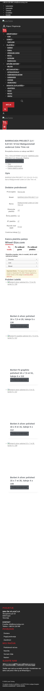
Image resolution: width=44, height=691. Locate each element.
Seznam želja (8, 654)
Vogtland (11, 42)
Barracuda (11, 61)
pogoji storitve (21, 686)
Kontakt (8, 15)
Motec (9, 55)
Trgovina (8, 10)
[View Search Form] (5, 109)
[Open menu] (4, 127)
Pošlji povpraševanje (14, 161)
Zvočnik (10, 80)
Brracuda (19, 158)
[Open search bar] (22, 101)
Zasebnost (7, 640)
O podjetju (9, 12)
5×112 (20, 227)
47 (18, 221)
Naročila (6, 651)
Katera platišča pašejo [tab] (15, 168)
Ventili (9, 96)
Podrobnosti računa (10, 647)
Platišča (26, 158)
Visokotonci (11, 82)
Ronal (9, 50)
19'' (19, 210)
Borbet (10, 48)
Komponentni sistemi (14, 75)
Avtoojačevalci (13, 72)
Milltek (10, 66)
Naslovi (6, 657)
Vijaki (9, 91)
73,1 (19, 232)
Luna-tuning (9, 6)
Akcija (8, 105)
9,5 (19, 216)
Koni (9, 36)
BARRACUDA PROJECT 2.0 (28, 197)
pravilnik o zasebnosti (9, 686)
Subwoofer (11, 77)
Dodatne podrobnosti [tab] (15, 166)
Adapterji (11, 88)
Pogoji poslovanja (10, 636)
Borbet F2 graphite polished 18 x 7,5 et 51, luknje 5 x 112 (22, 373)
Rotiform (10, 58)
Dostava (7, 633)
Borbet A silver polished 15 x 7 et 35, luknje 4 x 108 (22, 480)
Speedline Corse (13, 53)
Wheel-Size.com (15, 242)
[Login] (22, 113)
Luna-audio (9, 8)
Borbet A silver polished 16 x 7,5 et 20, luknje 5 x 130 (22, 319)
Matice (9, 93)
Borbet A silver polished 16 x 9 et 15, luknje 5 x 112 (22, 427)
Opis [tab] (9, 164)
